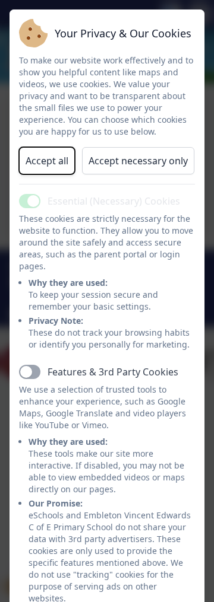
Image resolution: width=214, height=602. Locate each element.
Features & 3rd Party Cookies (113, 371)
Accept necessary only (138, 160)
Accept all (47, 160)
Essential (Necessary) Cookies (114, 201)
